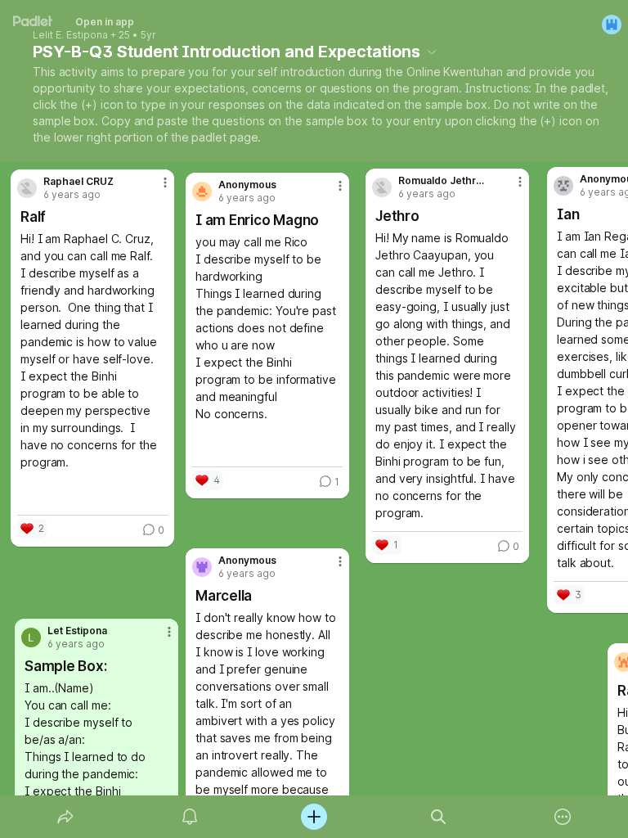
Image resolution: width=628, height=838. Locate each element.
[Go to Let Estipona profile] (31, 637)
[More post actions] (154, 189)
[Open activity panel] (189, 816)
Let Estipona (77, 631)
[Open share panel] (65, 816)
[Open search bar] (438, 817)
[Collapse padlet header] (432, 51)
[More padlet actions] (562, 816)
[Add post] (314, 816)
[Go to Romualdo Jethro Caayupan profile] (382, 187)
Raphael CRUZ (78, 181)
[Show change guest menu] (611, 24)
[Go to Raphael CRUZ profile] (27, 188)
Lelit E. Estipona (70, 35)
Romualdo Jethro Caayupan (443, 181)
